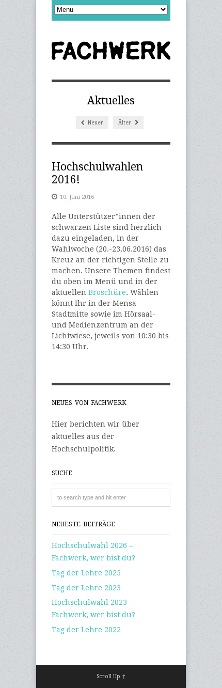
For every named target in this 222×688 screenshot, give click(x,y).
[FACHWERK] (111, 51)
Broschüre (107, 292)
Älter (125, 123)
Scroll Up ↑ (111, 676)
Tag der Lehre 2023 (86, 588)
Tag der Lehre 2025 (86, 573)
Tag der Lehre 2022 (86, 630)
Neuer (94, 123)
